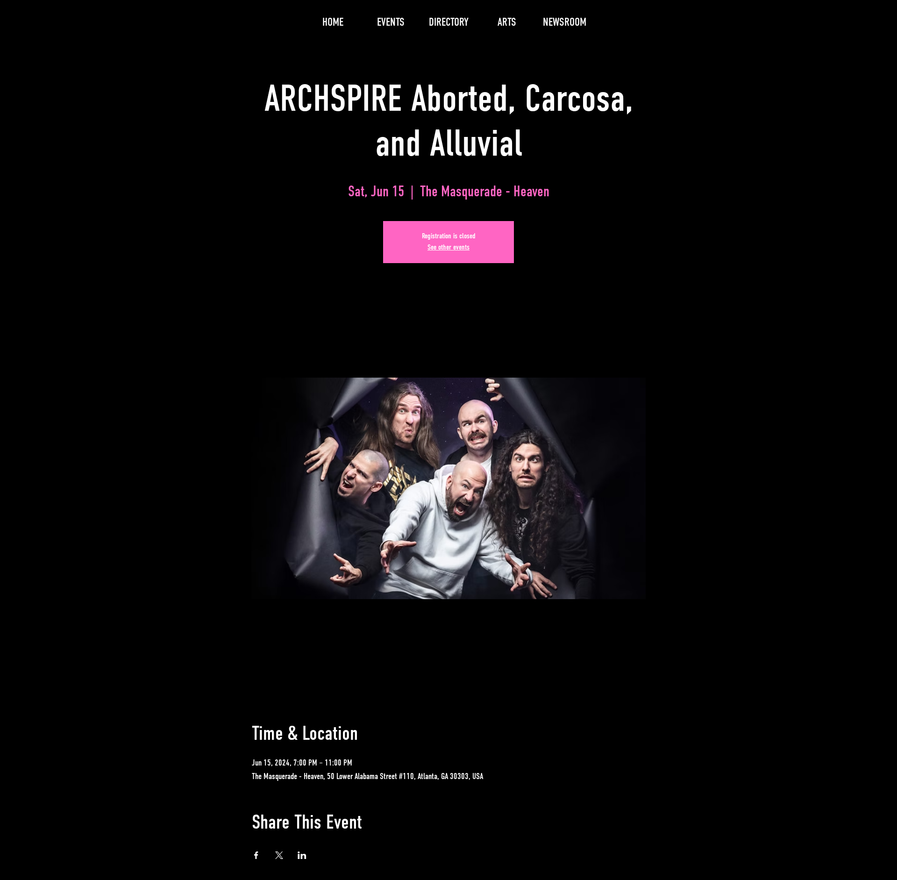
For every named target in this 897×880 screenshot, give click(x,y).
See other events (448, 247)
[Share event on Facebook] (256, 855)
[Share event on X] (279, 855)
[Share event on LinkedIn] (302, 855)
